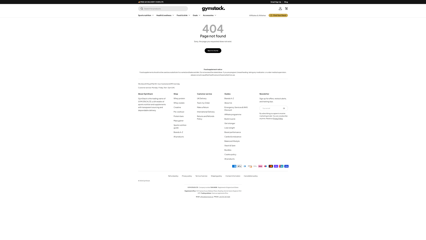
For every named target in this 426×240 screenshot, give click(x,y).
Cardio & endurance (232, 136)
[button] (286, 8)
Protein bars (179, 116)
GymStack (146, 181)
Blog (286, 2)
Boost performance (232, 132)
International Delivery (206, 112)
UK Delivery (202, 98)
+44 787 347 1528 (224, 197)
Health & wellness (163, 15)
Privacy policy (187, 176)
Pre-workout (179, 112)
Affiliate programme (232, 114)
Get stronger (229, 123)
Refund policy (173, 176)
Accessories (208, 15)
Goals (195, 15)
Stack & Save (229, 145)
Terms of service (201, 176)
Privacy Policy (278, 118)
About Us (228, 103)
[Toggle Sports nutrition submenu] (153, 15)
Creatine (177, 107)
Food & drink (182, 15)
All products (179, 136)
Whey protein (179, 98)
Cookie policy (230, 154)
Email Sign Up (276, 2)
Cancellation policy (251, 176)
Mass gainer (178, 120)
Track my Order (203, 103)
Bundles (227, 150)
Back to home (213, 51)
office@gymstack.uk (206, 197)
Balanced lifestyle (232, 141)
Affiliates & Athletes (257, 15)
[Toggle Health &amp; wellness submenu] (173, 15)
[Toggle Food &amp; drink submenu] (189, 15)
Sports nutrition (144, 15)
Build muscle (229, 119)
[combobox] (163, 8)
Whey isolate (179, 103)
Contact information (233, 176)
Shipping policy (216, 176)
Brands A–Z (178, 132)
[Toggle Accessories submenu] (215, 15)
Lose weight (229, 128)
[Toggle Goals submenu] (199, 15)
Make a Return (203, 107)
